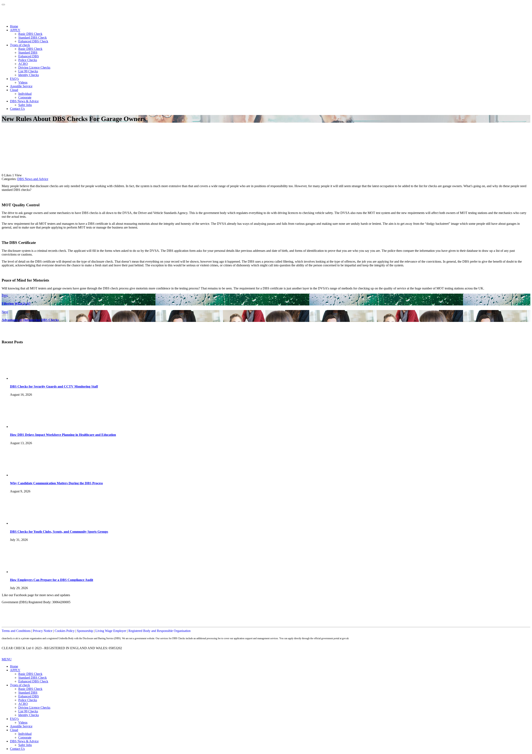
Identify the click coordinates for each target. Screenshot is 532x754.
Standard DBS (27, 52)
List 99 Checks (28, 71)
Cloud (14, 90)
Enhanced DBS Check (33, 41)
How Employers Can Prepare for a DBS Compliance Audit (51, 580)
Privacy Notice (42, 631)
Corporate (24, 97)
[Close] (3, 4)
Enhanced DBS (28, 56)
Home (14, 26)
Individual (25, 93)
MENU (7, 659)
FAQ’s (14, 78)
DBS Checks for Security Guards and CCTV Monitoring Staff (54, 386)
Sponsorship (85, 631)
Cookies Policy (65, 631)
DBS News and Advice (32, 179)
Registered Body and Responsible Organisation (159, 631)
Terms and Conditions (16, 631)
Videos (22, 82)
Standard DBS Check (32, 37)
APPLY (15, 30)
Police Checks (27, 60)
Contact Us (17, 108)
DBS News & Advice (24, 101)
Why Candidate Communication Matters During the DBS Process (56, 483)
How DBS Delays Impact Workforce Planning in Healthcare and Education (63, 434)
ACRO (23, 64)
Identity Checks (28, 75)
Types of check (20, 45)
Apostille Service (21, 86)
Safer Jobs (25, 105)
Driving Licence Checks (34, 67)
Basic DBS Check (30, 34)
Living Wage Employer (110, 631)
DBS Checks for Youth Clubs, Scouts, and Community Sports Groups (59, 531)
